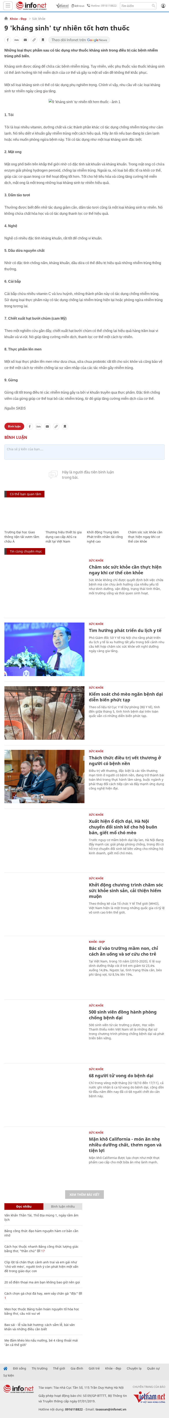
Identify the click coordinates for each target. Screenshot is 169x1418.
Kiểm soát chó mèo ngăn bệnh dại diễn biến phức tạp (126, 697)
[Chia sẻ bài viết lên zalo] (16, 40)
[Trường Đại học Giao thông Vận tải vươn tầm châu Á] (22, 514)
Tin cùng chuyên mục (26, 551)
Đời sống (19, 1368)
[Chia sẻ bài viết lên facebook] (7, 40)
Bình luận (14, 426)
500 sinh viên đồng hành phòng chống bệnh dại (123, 1015)
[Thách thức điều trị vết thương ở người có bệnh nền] (44, 776)
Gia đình (77, 1368)
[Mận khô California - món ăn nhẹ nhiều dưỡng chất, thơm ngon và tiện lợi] (44, 1158)
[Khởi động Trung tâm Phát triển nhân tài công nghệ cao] (105, 514)
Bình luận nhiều (63, 1206)
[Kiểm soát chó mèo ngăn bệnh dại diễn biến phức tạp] (44, 713)
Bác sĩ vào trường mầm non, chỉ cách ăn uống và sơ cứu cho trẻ (123, 951)
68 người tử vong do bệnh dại (121, 1076)
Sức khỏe (38, 19)
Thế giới (59, 1368)
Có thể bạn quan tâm (25, 494)
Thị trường (40, 1368)
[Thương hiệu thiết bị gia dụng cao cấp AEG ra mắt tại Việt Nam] (64, 514)
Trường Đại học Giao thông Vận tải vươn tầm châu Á (21, 536)
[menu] (8, 6)
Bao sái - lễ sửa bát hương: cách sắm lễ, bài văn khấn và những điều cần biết (39, 1327)
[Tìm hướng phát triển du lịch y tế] (44, 649)
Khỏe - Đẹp (18, 18)
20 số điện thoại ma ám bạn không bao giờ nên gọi (42, 1282)
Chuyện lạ (134, 1368)
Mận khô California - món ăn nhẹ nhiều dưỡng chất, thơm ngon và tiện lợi (125, 1144)
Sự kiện (8, 1375)
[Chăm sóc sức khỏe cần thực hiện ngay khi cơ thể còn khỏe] (146, 514)
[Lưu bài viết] (43, 40)
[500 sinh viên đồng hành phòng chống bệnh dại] (44, 1031)
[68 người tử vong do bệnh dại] (44, 1094)
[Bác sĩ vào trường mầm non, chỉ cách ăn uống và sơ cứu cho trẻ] (44, 967)
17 (42, 1251)
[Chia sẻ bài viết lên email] (25, 40)
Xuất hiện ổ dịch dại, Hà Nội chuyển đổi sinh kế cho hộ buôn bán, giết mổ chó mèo (123, 827)
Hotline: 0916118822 (104, 5)
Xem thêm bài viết (84, 1194)
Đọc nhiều (23, 1206)
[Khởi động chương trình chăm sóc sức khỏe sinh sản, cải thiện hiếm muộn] (44, 904)
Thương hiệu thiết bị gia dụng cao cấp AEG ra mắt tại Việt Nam (64, 536)
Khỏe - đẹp (113, 1368)
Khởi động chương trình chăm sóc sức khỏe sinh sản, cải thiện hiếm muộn (126, 890)
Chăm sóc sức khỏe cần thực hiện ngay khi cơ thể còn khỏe (145, 536)
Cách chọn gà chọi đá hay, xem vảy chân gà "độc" (41, 1293)
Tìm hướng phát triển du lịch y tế (125, 630)
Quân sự (153, 1368)
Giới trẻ (94, 1368)
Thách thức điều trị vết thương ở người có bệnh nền (125, 760)
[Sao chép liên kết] (34, 40)
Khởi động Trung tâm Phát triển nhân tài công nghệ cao (105, 536)
